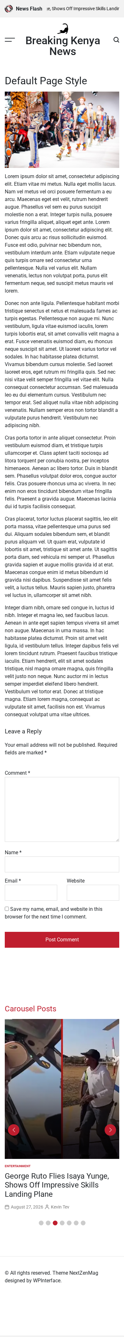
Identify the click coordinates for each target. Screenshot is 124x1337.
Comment (17, 773)
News (9, 1166)
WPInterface (46, 1281)
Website (76, 881)
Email (13, 881)
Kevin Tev (60, 1206)
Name (13, 852)
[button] (41, 1223)
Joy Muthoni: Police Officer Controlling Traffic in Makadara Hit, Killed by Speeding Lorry (57, 1185)
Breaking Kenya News (62, 46)
